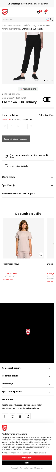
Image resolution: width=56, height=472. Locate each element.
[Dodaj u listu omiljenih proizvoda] (41, 254)
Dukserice (51, 260)
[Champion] (47, 99)
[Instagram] (12, 416)
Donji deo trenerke (11, 29)
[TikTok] (27, 416)
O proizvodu (8, 176)
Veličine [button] (16, 120)
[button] (28, 19)
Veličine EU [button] (7, 120)
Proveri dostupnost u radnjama (18, 193)
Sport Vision (7, 25)
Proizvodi (18, 25)
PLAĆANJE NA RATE (30, 3)
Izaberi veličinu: (10, 115)
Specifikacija (8, 185)
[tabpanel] (28, 58)
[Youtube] (20, 416)
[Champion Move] (23, 238)
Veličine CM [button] (27, 120)
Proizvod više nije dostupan (16, 139)
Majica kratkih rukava (12, 260)
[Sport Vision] (5, 11)
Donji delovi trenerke (41, 25)
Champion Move (11, 263)
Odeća (27, 25)
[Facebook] (5, 416)
